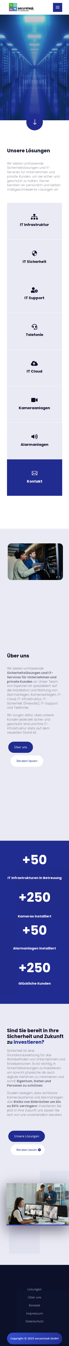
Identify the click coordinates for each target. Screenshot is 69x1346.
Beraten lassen (27, 761)
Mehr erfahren (34, 227)
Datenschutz (35, 1321)
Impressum (34, 1313)
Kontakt (34, 485)
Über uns (20, 747)
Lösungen (34, 1289)
